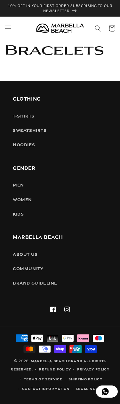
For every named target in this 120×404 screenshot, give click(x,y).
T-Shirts (24, 115)
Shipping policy (85, 379)
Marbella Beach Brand (56, 360)
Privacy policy (93, 369)
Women (22, 199)
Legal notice (90, 388)
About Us (25, 253)
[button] (8, 28)
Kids (18, 213)
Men (18, 184)
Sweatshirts (30, 130)
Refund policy (55, 369)
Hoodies (24, 144)
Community (28, 268)
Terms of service (43, 379)
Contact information (46, 388)
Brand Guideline (35, 282)
